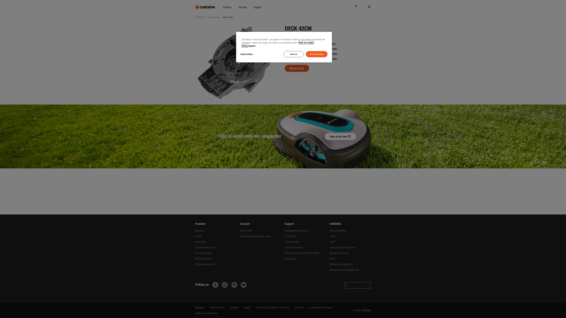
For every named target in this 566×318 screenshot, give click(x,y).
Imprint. (252, 45)
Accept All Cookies (317, 54)
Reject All (293, 54)
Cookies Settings (247, 54)
